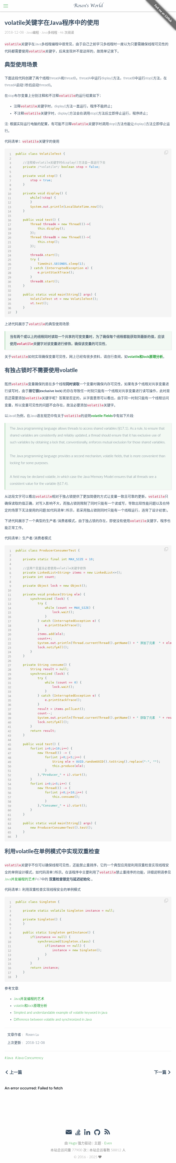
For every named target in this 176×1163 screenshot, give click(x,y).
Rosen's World (88, 5)
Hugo (73, 1143)
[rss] (107, 1132)
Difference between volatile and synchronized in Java (53, 1019)
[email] (68, 1132)
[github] (97, 1132)
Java (10, 1058)
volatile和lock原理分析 (30, 1006)
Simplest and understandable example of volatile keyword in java (60, 1012)
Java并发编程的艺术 (20, 879)
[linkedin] (87, 1132)
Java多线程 (49, 32)
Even (108, 1143)
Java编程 (32, 32)
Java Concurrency (30, 1058)
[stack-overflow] (77, 1132)
